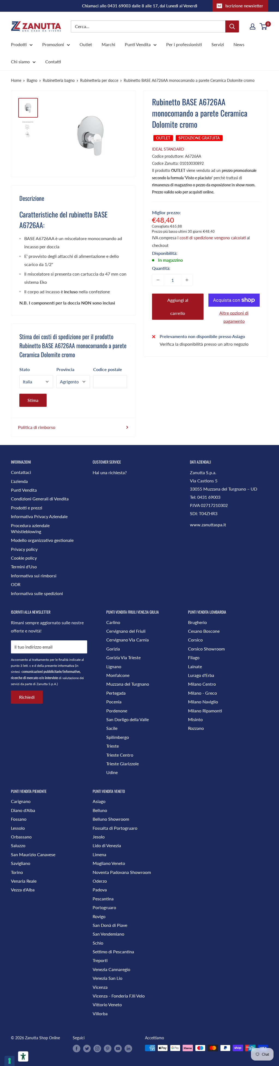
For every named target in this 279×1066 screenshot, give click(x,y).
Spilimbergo (117, 737)
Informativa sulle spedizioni (37, 593)
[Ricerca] (232, 26)
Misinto (195, 719)
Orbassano (21, 836)
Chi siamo (20, 61)
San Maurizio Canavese (33, 854)
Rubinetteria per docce (99, 80)
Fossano (18, 819)
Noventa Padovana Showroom (122, 872)
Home (16, 80)
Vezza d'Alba (23, 889)
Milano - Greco (202, 692)
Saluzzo (18, 845)
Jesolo (99, 836)
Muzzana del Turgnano (127, 683)
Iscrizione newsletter (244, 5)
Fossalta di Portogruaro (115, 828)
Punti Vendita (138, 44)
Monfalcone (117, 675)
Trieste (112, 745)
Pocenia (114, 701)
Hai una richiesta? (110, 472)
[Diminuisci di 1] (158, 280)
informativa (66, 666)
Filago (193, 657)
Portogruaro (104, 907)
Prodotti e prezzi (26, 507)
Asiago (99, 801)
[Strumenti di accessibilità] (23, 1056)
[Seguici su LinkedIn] (128, 1048)
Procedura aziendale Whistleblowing (30, 528)
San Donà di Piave (110, 925)
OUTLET (163, 138)
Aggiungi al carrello (177, 306)
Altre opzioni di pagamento (233, 317)
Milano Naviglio (203, 701)
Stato (24, 369)
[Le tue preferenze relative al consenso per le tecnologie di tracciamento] (9, 1061)
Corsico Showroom (206, 648)
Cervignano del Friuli (125, 631)
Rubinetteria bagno (59, 80)
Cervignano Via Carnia (127, 639)
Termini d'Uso (24, 566)
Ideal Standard (168, 149)
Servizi (217, 44)
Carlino (113, 622)
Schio (98, 942)
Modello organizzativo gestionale (42, 540)
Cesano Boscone (204, 631)
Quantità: (161, 268)
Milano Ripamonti (205, 710)
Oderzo (100, 880)
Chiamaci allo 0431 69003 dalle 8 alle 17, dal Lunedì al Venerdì (139, 5)
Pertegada (116, 692)
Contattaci (21, 472)
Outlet (86, 44)
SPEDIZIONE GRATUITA (199, 138)
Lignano (113, 666)
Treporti (100, 960)
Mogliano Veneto (109, 863)
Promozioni (53, 44)
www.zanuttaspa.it (208, 524)
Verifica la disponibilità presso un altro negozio (204, 344)
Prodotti (19, 44)
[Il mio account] (252, 26)
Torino (17, 872)
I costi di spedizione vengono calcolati (211, 237)
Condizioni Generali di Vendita (40, 498)
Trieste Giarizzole (122, 763)
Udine (112, 772)
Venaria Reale (24, 880)
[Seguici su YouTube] (118, 1048)
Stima (33, 400)
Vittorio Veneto (107, 1004)
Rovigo (99, 916)
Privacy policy (24, 549)
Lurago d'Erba (201, 675)
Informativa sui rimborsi (33, 575)
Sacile (111, 728)
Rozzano (196, 728)
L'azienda (19, 481)
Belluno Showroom (111, 819)
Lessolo (18, 828)
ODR (15, 584)
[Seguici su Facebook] (76, 1048)
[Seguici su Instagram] (97, 1048)
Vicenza (100, 987)
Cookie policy (24, 557)
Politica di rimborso (36, 427)
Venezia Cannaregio (111, 969)
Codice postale (107, 369)
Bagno (32, 80)
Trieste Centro (119, 754)
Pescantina (103, 898)
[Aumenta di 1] (187, 280)
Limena (99, 854)
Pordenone (116, 710)
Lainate (195, 666)
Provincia (65, 369)
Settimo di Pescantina (113, 951)
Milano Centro (202, 683)
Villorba (100, 1013)
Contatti (53, 61)
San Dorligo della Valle (127, 719)
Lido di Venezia (107, 845)
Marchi (108, 44)
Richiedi (27, 697)
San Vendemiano (108, 933)
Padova (100, 889)
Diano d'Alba (23, 810)
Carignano (21, 801)
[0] (263, 26)
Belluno (100, 810)
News (238, 44)
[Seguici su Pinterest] (107, 1048)
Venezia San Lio (107, 978)
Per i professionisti (184, 44)
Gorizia (113, 648)
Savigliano (20, 863)
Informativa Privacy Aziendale (39, 516)
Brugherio (197, 622)
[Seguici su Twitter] (87, 1048)
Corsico (195, 639)
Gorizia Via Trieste (123, 657)
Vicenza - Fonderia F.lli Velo (119, 995)
